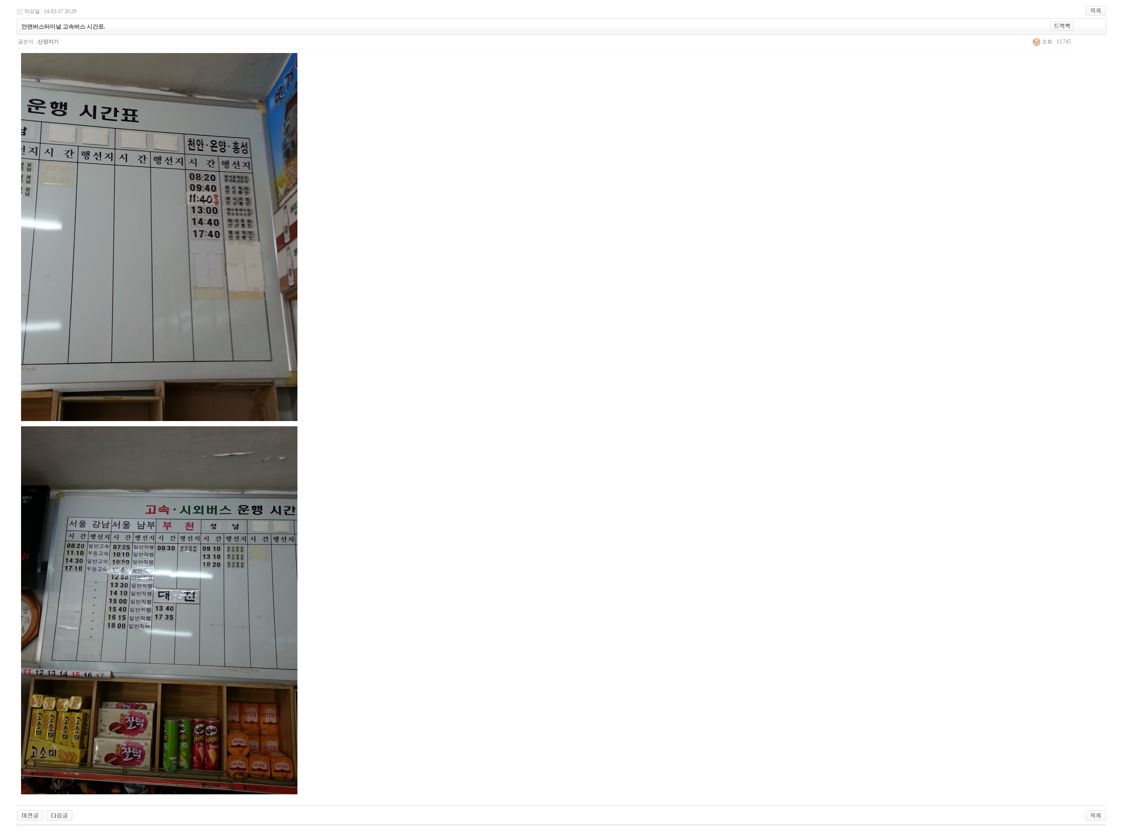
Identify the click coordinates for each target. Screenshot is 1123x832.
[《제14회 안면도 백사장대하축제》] (59, 815)
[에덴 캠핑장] (30, 815)
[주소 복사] (1062, 26)
